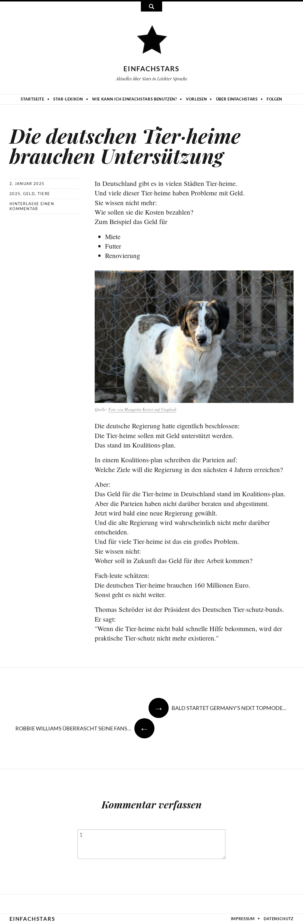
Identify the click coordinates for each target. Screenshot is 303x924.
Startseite (32, 99)
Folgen (274, 99)
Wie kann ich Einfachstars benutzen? (134, 99)
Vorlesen (196, 99)
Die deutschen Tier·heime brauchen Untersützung (125, 145)
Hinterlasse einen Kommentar (31, 206)
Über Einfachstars (237, 99)
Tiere (44, 193)
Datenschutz (279, 918)
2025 (14, 193)
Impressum (243, 918)
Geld (29, 193)
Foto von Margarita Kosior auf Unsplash (142, 409)
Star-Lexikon (68, 99)
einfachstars (151, 68)
